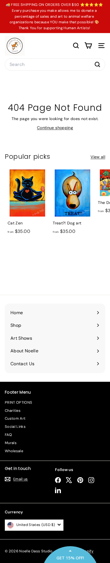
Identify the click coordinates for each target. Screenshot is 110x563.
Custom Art (15, 418)
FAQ (8, 434)
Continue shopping (55, 127)
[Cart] (88, 45)
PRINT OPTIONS (18, 402)
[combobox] (55, 64)
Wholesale (14, 451)
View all (98, 156)
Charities (13, 410)
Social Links (15, 426)
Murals (11, 442)
